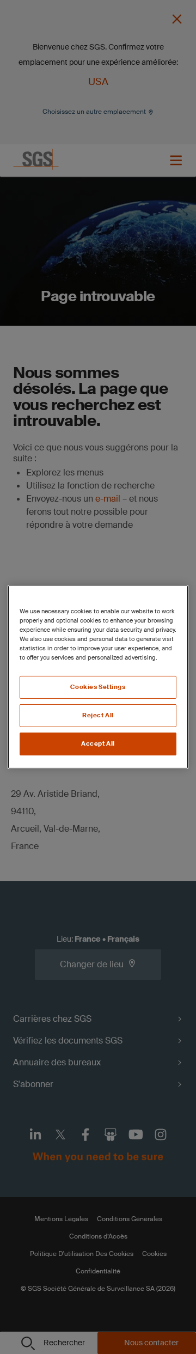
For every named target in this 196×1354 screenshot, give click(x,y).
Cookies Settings (97, 687)
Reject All (98, 715)
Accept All (98, 744)
